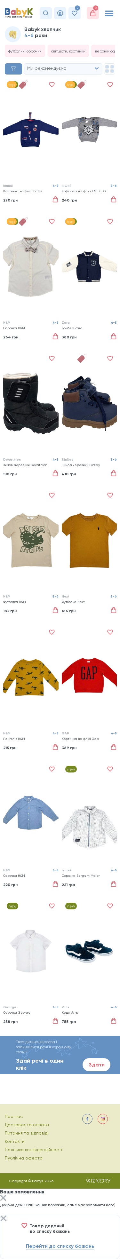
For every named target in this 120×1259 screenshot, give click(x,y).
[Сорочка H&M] (31, 267)
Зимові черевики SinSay (81, 465)
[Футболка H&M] (31, 540)
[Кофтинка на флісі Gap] (89, 677)
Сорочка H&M (14, 328)
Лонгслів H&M (14, 738)
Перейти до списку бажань (60, 1246)
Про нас (14, 1116)
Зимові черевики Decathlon (25, 465)
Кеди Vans (70, 1012)
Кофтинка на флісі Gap (80, 738)
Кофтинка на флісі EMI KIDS (84, 191)
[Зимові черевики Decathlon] (31, 403)
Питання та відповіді (26, 1133)
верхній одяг (107, 51)
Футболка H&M (14, 602)
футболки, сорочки (25, 51)
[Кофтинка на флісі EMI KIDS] (89, 130)
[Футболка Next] (89, 540)
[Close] (3, 1199)
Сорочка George (16, 1012)
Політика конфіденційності (33, 1149)
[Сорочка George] (31, 951)
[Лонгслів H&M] (31, 677)
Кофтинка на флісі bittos (22, 191)
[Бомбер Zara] (89, 267)
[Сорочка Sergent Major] (89, 814)
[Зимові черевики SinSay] (89, 403)
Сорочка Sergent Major (81, 875)
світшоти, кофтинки (68, 51)
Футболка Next (73, 602)
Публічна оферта (24, 1157)
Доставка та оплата (27, 1124)
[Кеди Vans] (89, 951)
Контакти (15, 1141)
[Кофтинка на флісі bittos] (31, 130)
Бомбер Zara (72, 328)
